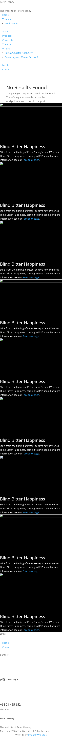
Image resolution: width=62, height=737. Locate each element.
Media (5, 65)
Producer (7, 35)
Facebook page (31, 159)
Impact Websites (37, 735)
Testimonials (12, 23)
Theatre (6, 44)
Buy (19, 52)
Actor (5, 31)
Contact (6, 69)
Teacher (6, 19)
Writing (6, 48)
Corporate (7, 40)
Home (5, 14)
